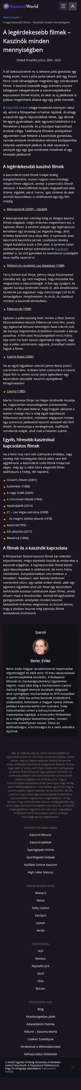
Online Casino (11, 17)
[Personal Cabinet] (73, 6)
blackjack (61, 249)
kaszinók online (17, 107)
